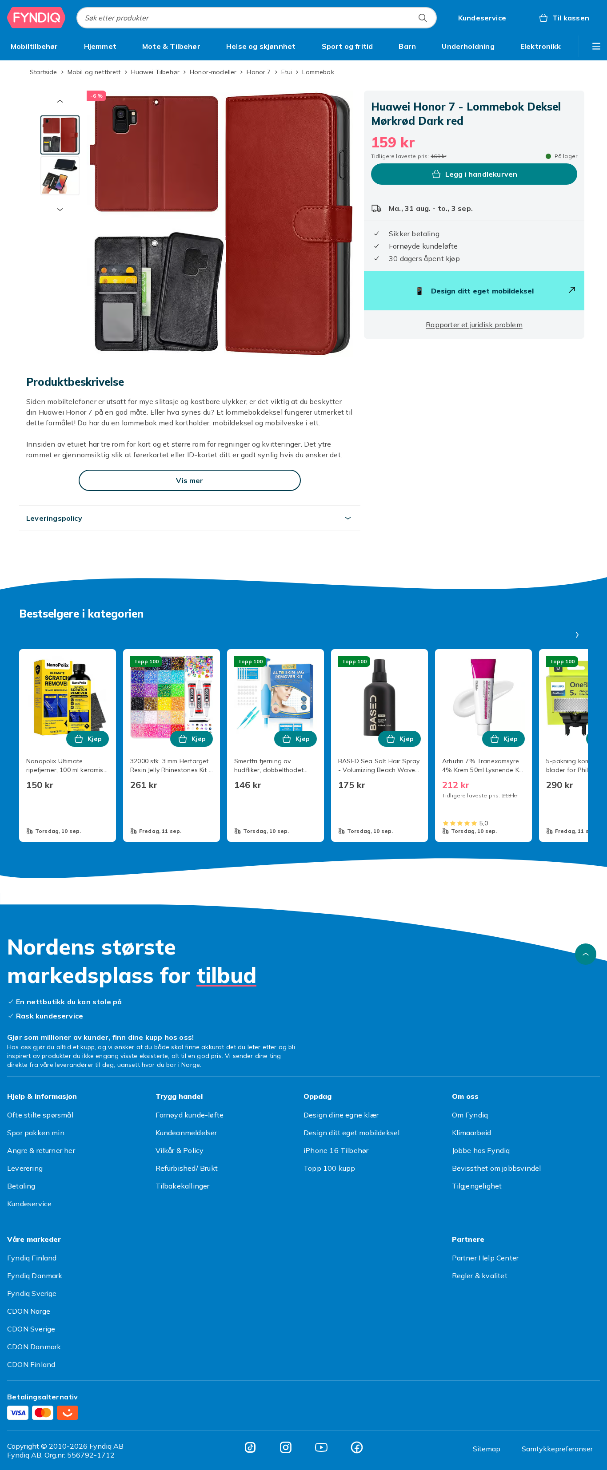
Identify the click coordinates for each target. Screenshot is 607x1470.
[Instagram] (286, 1447)
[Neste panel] (577, 635)
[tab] (60, 135)
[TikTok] (250, 1447)
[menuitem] (34, 46)
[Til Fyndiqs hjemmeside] (36, 17)
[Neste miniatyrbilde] (60, 209)
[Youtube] (321, 1447)
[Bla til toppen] (585, 954)
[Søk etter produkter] (422, 17)
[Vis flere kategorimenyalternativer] (596, 46)
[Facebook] (357, 1447)
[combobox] (256, 17)
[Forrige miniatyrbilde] (60, 101)
